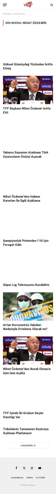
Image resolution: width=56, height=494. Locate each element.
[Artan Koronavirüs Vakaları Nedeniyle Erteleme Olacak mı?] (28, 306)
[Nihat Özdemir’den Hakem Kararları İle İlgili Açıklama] (28, 178)
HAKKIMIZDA (17, 478)
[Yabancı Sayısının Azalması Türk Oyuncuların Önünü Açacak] (28, 134)
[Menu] (5, 4)
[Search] (51, 4)
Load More (27, 445)
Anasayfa (7, 14)
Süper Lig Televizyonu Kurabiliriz (26, 285)
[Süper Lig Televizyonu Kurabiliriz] (28, 266)
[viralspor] (28, 5)
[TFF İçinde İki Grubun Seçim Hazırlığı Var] (28, 395)
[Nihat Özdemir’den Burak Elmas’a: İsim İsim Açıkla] (28, 350)
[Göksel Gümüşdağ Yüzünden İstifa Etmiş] (28, 46)
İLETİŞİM (40, 478)
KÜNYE (30, 478)
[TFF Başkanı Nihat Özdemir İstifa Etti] (28, 90)
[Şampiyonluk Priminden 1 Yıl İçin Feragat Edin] (28, 222)
